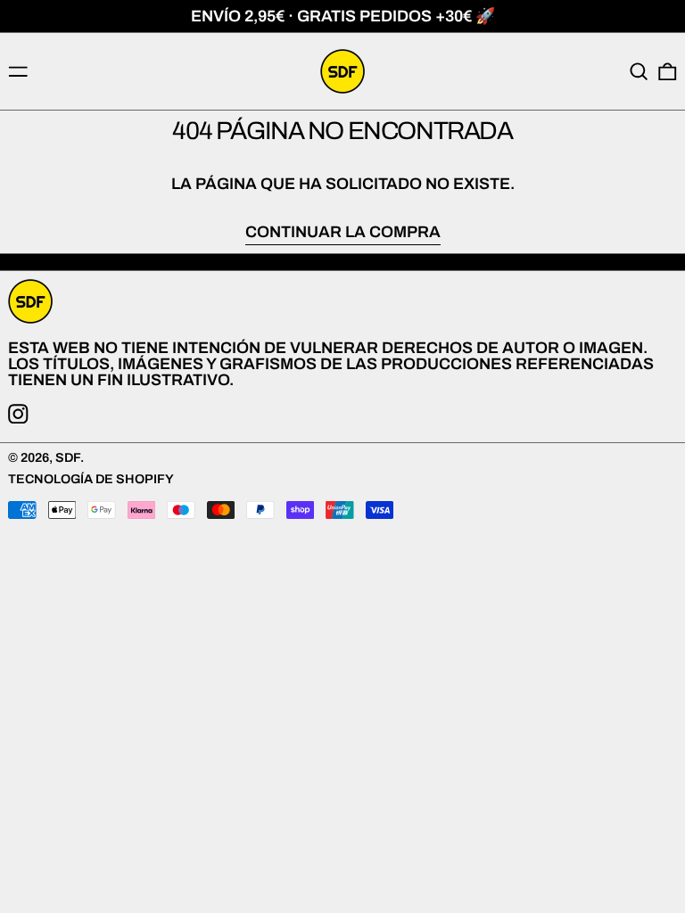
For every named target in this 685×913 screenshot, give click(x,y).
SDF (67, 457)
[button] (639, 71)
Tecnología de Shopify (91, 479)
